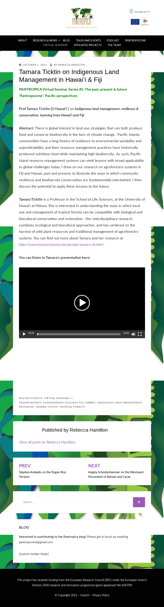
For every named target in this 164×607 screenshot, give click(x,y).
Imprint (84, 595)
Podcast (113, 40)
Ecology (71, 402)
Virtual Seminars (55, 45)
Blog (66, 40)
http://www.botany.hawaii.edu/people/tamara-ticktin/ (61, 245)
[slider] (78, 334)
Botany (36, 402)
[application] (82, 302)
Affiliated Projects (88, 45)
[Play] (24, 334)
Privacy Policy (101, 595)
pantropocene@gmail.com (36, 542)
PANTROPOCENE (135, 40)
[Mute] (133, 334)
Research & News (45, 40)
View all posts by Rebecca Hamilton (47, 442)
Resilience (26, 407)
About (22, 40)
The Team (114, 45)
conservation (53, 402)
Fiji (81, 402)
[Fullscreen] (140, 334)
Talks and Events (88, 40)
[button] (82, 303)
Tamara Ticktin (47, 407)
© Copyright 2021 (66, 595)
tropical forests (72, 407)
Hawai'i (90, 402)
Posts (38, 398)
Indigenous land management (119, 402)
